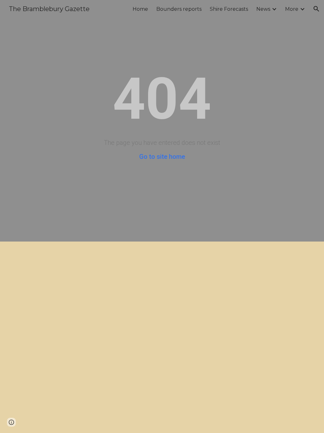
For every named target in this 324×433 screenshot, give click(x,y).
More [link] (291, 9)
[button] (316, 8)
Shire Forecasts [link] (229, 9)
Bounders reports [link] (179, 9)
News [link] (263, 9)
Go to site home (162, 156)
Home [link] (140, 9)
